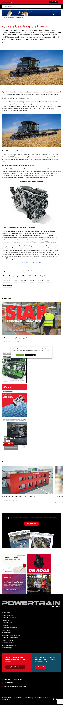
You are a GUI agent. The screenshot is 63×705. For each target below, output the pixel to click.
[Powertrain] (7, 2)
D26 (23, 276)
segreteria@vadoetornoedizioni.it (14, 686)
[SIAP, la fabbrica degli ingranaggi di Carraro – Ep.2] (31, 318)
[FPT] (31, 400)
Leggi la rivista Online (15, 667)
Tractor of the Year (8, 643)
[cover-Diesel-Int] (31, 434)
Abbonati (53, 2)
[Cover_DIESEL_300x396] (31, 367)
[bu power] (31, 14)
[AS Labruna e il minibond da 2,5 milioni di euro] (27, 480)
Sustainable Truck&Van (9, 618)
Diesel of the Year (7, 640)
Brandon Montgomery (10, 276)
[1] (14, 563)
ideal (15, 281)
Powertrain (5, 625)
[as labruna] (39, 563)
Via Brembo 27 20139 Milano (12, 679)
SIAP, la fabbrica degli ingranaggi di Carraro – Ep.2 (20, 338)
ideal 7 (23, 281)
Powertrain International (9, 628)
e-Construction (6, 633)
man (48, 281)
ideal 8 (32, 281)
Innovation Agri (7, 648)
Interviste (20, 341)
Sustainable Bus (7, 623)
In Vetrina (16, 341)
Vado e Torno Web (8, 615)
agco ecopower (16, 271)
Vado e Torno (6, 613)
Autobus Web (6, 620)
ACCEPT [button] (20, 355)
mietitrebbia (7, 286)
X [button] (49, 348)
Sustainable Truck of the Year (11, 635)
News (15, 500)
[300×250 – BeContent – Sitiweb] (14, 584)
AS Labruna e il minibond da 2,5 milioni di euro (18, 496)
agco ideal (28, 271)
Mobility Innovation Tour (9, 645)
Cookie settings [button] (30, 355)
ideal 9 (40, 281)
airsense (38, 271)
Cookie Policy (36, 352)
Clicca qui (40, 667)
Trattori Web (6, 630)
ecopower (6, 281)
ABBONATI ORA (31, 524)
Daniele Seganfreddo (42, 276)
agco (5, 271)
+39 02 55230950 (8, 683)
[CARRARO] (39, 584)
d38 (29, 276)
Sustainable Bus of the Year (10, 638)
